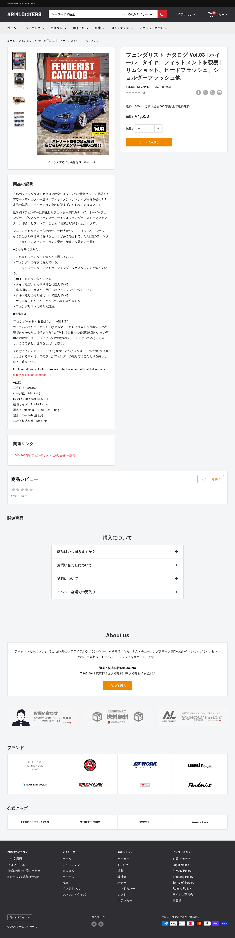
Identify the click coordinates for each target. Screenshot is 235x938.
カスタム (56, 28)
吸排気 (122, 877)
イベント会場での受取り (76, 591)
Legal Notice (181, 865)
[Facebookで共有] (198, 92)
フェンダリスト (41, 455)
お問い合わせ (181, 859)
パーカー (123, 859)
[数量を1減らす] (139, 128)
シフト (122, 894)
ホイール (79, 28)
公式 (56, 455)
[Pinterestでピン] (205, 92)
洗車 (98, 28)
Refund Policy (182, 888)
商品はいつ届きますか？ (76, 551)
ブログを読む (117, 685)
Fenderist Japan (137, 86)
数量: (129, 128)
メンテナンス (120, 28)
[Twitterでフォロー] (94, 924)
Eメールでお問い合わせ (23, 877)
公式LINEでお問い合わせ (23, 870)
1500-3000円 (21, 455)
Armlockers (200, 822)
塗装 (120, 870)
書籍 (63, 455)
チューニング (31, 28)
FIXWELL (144, 822)
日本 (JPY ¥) (16, 917)
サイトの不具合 (183, 894)
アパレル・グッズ (151, 28)
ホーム (11, 28)
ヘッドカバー (126, 888)
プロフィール (16, 865)
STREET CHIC (90, 822)
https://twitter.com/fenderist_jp (32, 375)
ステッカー (125, 900)
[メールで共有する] (219, 92)
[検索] (162, 14)
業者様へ (178, 900)
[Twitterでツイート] (212, 92)
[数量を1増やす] (158, 128)
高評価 (71, 455)
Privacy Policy (182, 870)
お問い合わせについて (74, 565)
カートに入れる (149, 142)
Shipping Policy (183, 877)
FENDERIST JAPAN (35, 822)
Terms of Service (183, 882)
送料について (67, 578)
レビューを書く (210, 479)
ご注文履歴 (14, 859)
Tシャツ (123, 865)
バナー (122, 882)
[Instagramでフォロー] (101, 924)
